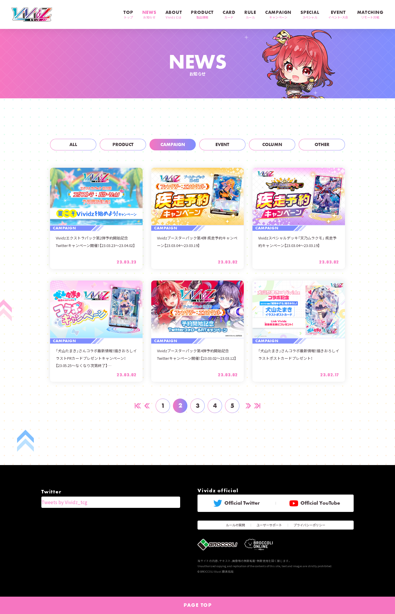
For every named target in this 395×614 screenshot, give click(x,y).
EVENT (222, 144)
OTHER (322, 144)
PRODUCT (123, 144)
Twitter (51, 491)
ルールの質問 (235, 525)
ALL (73, 144)
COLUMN (272, 144)
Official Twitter (242, 503)
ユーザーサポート (269, 525)
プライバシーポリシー (309, 525)
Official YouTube (320, 503)
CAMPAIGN (172, 144)
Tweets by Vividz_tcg (64, 502)
